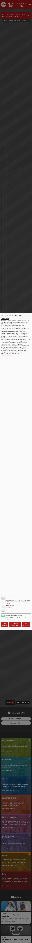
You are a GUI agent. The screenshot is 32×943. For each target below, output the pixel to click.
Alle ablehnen (4, 624)
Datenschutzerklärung (6, 355)
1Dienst (8, 603)
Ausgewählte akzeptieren (15, 624)
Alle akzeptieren (26, 624)
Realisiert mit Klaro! (27, 628)
